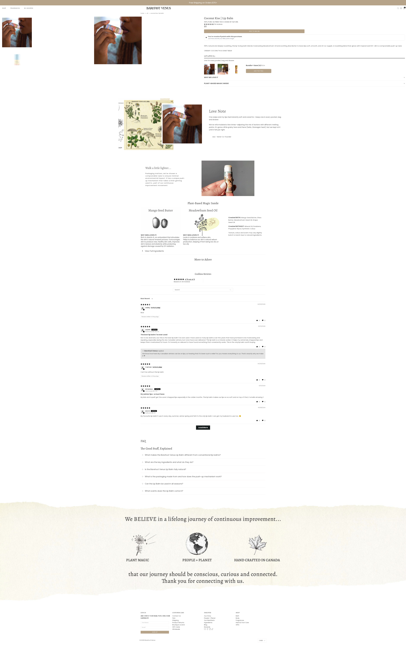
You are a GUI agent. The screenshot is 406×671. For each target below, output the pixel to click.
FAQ (173, 618)
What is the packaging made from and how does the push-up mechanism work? (183, 476)
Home (142, 13)
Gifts (237, 625)
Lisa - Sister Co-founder (221, 137)
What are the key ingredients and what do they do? (169, 462)
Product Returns (178, 622)
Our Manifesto (209, 620)
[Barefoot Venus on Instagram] (210, 629)
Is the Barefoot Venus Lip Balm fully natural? (165, 469)
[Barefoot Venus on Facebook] (207, 629)
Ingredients (208, 622)
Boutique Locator (178, 625)
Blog (205, 625)
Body (237, 618)
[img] (145, 304)
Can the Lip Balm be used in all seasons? (164, 483)
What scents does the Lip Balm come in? (164, 491)
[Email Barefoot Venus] (205, 629)
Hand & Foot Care (242, 622)
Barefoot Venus (150, 640)
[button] (209, 24)
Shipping (175, 620)
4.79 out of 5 (190, 279)
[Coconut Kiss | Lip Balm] (118, 40)
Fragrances (240, 620)
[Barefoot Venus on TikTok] (212, 629)
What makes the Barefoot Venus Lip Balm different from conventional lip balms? (183, 455)
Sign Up (155, 632)
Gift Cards (176, 627)
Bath (237, 616)
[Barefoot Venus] (159, 8)
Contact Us (176, 616)
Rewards (207, 627)
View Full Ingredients (153, 251)
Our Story (207, 616)
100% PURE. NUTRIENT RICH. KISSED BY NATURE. (221, 22)
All (147, 13)
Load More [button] (203, 427)
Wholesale (176, 629)
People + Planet (209, 618)
